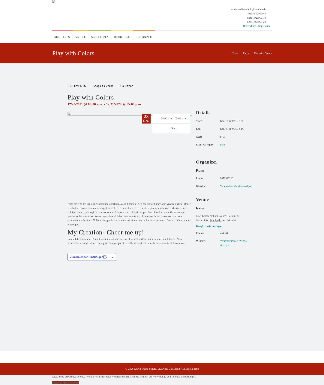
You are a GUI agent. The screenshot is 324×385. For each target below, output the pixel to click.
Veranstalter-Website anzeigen (236, 186)
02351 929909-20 (256, 21)
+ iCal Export (125, 85)
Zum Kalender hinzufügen (86, 257)
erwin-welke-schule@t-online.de (248, 9)
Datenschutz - (250, 26)
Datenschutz (71, 382)
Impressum (264, 26)
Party (246, 53)
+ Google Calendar (101, 85)
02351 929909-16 (256, 17)
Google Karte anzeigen (209, 226)
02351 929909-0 (257, 13)
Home (235, 53)
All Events (77, 85)
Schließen (58, 382)
